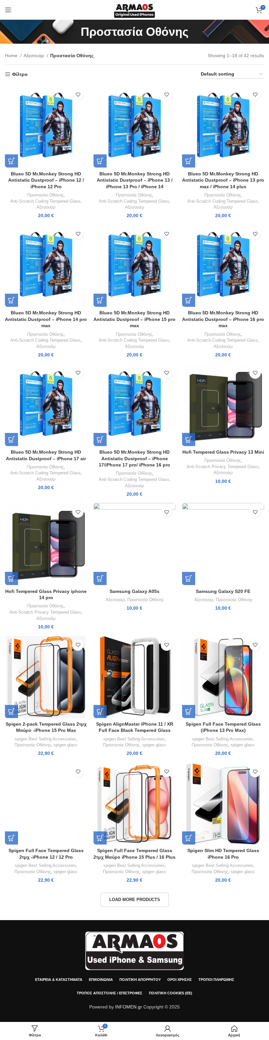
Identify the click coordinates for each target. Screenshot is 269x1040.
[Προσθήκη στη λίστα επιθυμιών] (78, 94)
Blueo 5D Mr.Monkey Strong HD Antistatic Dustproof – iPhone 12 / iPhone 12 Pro (46, 180)
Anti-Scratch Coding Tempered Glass (45, 201)
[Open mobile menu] (8, 9)
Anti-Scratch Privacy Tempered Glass (223, 466)
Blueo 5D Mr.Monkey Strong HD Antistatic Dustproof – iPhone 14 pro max (46, 319)
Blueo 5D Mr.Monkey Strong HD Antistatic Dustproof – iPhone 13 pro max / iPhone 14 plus (223, 180)
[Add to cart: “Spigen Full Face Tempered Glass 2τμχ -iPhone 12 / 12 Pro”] (11, 838)
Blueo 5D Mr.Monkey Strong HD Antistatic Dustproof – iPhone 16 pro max (223, 319)
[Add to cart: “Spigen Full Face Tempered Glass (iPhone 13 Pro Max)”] (188, 711)
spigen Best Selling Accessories (45, 738)
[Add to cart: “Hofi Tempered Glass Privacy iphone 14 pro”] (11, 578)
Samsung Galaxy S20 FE (223, 591)
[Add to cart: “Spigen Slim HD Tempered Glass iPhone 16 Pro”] (188, 838)
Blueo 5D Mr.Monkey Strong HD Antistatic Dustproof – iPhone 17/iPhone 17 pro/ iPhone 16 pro (134, 458)
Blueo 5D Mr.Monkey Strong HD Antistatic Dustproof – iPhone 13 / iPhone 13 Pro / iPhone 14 (135, 180)
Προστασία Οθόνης (45, 194)
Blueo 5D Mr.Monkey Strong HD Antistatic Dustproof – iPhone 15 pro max (134, 319)
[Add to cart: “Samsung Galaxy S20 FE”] (188, 578)
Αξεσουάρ (34, 55)
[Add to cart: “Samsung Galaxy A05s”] (100, 578)
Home (12, 55)
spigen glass (65, 744)
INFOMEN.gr (128, 1006)
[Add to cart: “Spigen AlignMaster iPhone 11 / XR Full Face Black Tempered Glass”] (100, 711)
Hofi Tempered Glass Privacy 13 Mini (223, 452)
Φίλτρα (20, 74)
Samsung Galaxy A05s (134, 591)
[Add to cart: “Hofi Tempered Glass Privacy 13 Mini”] (188, 439)
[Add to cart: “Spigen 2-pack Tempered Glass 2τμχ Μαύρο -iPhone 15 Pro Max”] (11, 711)
